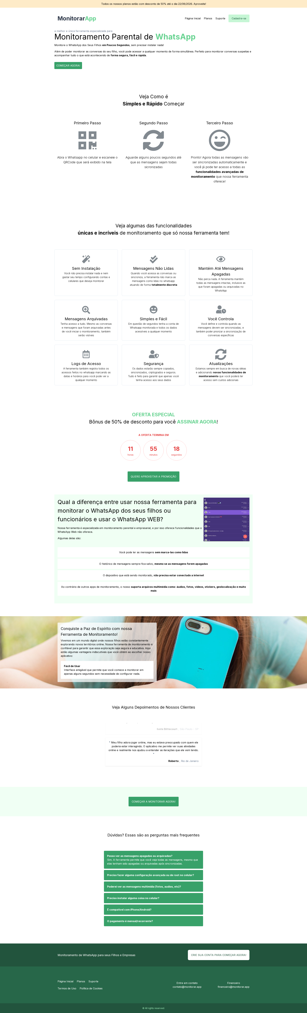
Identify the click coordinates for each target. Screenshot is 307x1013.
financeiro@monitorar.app (233, 986)
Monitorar (74, 18)
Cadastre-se (239, 18)
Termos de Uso (67, 988)
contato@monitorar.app (187, 986)
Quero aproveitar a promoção (153, 476)
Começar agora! (68, 65)
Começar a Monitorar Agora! (153, 801)
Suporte (220, 18)
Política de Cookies (91, 988)
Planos (208, 18)
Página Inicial (193, 18)
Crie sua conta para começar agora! (218, 955)
